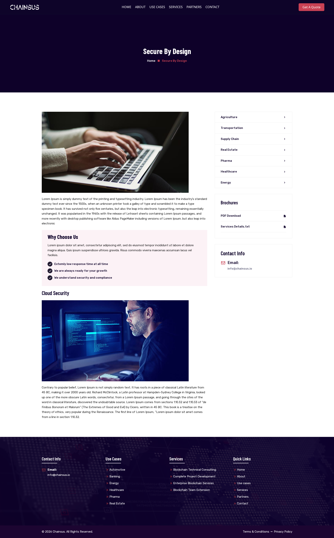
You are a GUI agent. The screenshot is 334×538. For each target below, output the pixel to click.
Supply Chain (230, 139)
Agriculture (229, 117)
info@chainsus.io (239, 268)
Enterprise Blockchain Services (193, 483)
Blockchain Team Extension (191, 490)
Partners (243, 496)
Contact (242, 503)
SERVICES (176, 7)
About (241, 476)
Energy (226, 182)
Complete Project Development (194, 476)
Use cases (244, 483)
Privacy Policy (283, 531)
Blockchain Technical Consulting (194, 469)
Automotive (117, 469)
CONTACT (212, 7)
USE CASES (157, 7)
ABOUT (140, 7)
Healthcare (229, 171)
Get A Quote (311, 7)
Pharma (226, 160)
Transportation (232, 128)
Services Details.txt (235, 226)
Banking (114, 476)
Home (151, 61)
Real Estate (229, 149)
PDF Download (231, 215)
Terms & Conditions (256, 531)
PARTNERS (194, 7)
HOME (126, 7)
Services (242, 490)
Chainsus (59, 531)
